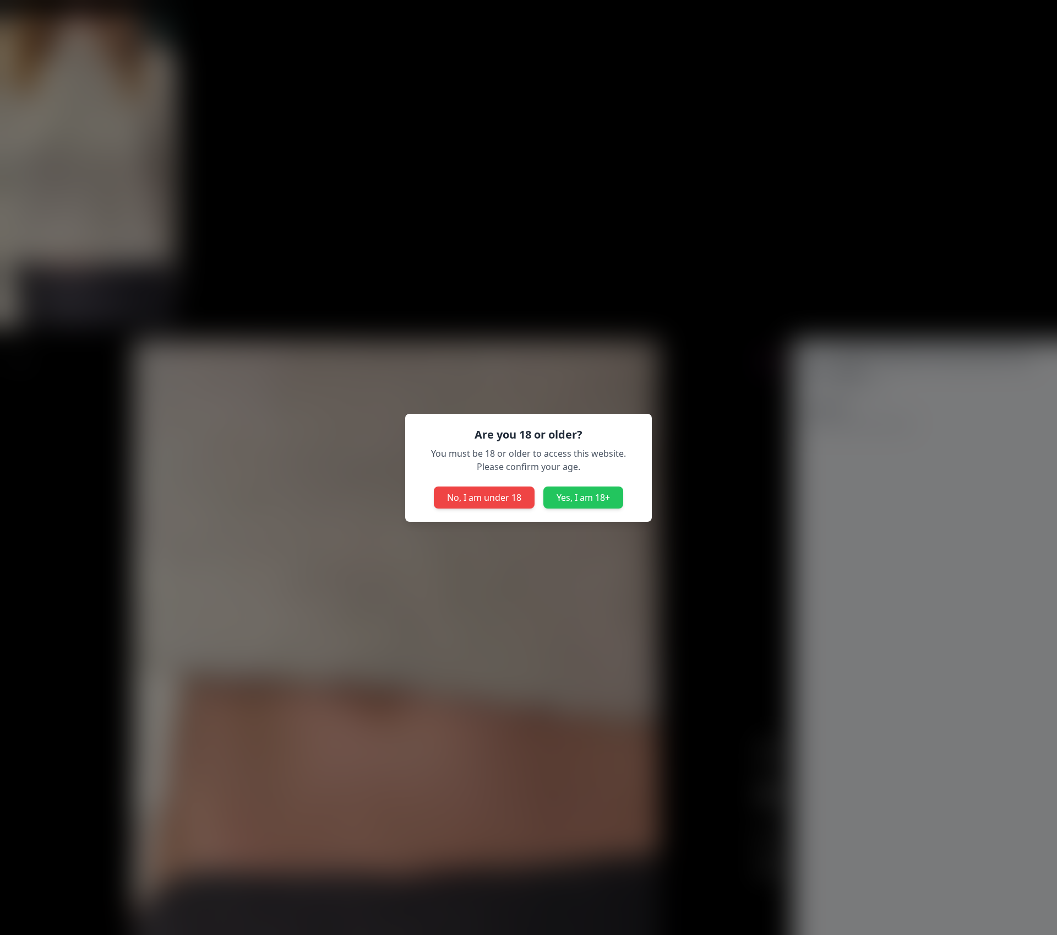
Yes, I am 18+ (583, 497)
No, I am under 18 (484, 497)
